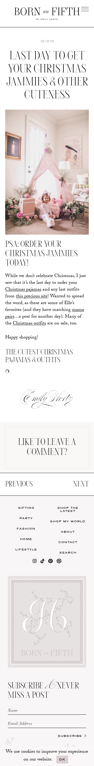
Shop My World (68, 521)
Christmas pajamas (23, 290)
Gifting (26, 507)
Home (26, 539)
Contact (68, 542)
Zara (24, 193)
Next (81, 484)
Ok (62, 759)
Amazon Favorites (23, 171)
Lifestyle (26, 549)
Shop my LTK (70, 201)
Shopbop (24, 182)
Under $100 (24, 204)
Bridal (70, 190)
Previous (19, 484)
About (68, 531)
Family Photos (70, 180)
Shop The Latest (67, 509)
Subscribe (70, 735)
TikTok (70, 169)
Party (26, 518)
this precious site (32, 297)
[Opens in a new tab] (34, 562)
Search (68, 552)
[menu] (85, 9)
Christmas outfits (29, 324)
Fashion (26, 528)
